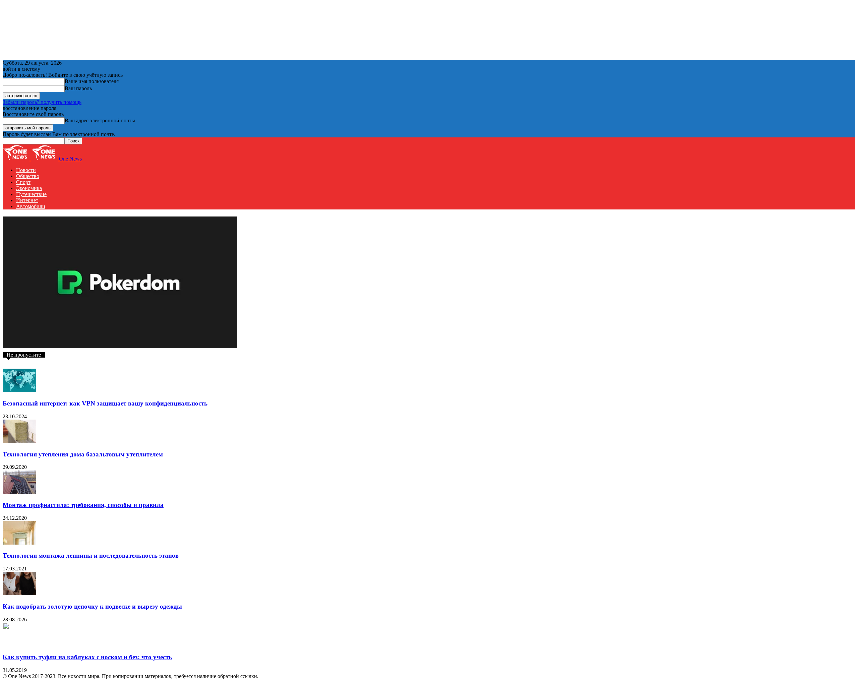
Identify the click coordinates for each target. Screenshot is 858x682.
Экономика (29, 188)
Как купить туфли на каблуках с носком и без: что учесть (87, 657)
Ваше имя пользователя (92, 81)
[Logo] (17, 159)
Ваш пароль (78, 88)
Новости (26, 170)
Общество (27, 176)
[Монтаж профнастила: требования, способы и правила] (19, 492)
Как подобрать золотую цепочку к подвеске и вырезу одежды (92, 606)
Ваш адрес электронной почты (100, 120)
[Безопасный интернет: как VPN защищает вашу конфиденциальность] (19, 390)
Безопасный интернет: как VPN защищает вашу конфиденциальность (105, 403)
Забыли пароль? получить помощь (42, 102)
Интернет (27, 200)
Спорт (23, 182)
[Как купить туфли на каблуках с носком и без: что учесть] (19, 644)
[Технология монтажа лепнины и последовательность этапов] (19, 543)
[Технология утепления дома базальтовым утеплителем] (19, 441)
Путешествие (31, 194)
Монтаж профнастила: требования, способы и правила (83, 504)
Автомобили (30, 206)
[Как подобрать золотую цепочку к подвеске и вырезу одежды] (19, 593)
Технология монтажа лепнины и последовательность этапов (91, 555)
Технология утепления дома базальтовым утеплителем (83, 454)
